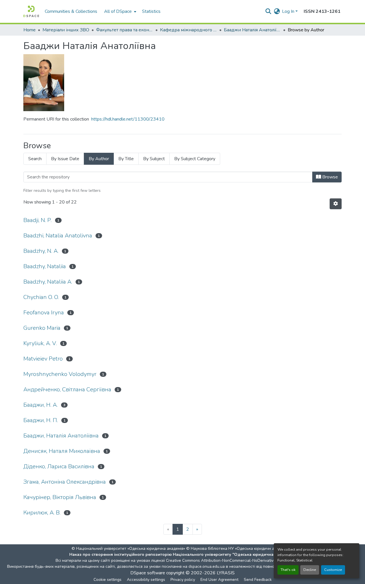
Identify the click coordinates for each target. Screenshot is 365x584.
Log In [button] (288, 11)
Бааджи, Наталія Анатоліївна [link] (61, 435)
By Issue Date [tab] (65, 159)
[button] (31, 11)
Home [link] (29, 30)
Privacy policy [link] (183, 579)
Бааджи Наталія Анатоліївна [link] (252, 30)
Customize (333, 569)
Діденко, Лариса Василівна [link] (58, 466)
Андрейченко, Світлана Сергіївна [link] (67, 389)
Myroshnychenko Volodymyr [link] (59, 374)
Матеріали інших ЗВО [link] (65, 30)
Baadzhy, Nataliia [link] (44, 266)
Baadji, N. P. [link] (37, 220)
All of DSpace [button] (118, 11)
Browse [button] (329, 177)
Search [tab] (35, 159)
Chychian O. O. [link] (41, 297)
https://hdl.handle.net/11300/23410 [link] (128, 119)
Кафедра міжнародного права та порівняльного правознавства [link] (188, 30)
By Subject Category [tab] (194, 159)
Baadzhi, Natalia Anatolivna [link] (57, 235)
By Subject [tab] (154, 159)
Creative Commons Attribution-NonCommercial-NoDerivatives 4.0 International (237, 560)
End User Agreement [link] (219, 579)
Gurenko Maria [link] (41, 328)
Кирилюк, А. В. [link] (41, 512)
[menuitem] (119, 11)
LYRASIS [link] (226, 573)
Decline (309, 569)
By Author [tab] (99, 159)
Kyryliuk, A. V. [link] (40, 343)
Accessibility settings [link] (146, 579)
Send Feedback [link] (258, 579)
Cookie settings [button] (107, 579)
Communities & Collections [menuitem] (71, 11)
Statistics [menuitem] (151, 11)
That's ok (288, 569)
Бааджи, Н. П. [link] (40, 420)
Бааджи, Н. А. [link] (40, 405)
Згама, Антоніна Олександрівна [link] (64, 482)
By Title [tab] (126, 159)
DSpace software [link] (147, 573)
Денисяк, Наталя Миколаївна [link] (61, 451)
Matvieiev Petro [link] (43, 359)
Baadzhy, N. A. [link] (40, 251)
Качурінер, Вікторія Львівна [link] (59, 497)
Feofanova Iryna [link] (43, 312)
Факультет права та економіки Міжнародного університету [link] (124, 30)
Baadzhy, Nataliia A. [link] (47, 282)
